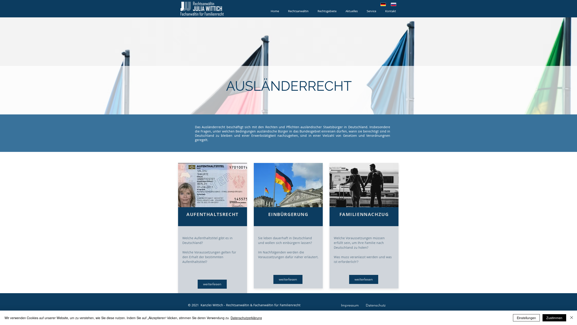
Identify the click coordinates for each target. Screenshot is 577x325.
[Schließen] (571, 317)
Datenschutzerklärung (246, 318)
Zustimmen (554, 318)
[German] (383, 4)
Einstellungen (526, 318)
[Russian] (393, 4)
